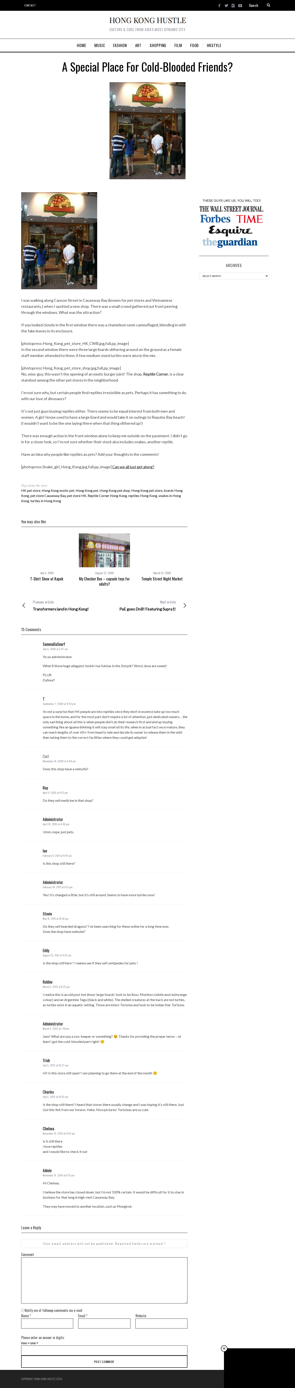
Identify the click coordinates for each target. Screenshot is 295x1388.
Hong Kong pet (87, 490)
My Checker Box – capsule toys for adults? (104, 581)
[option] (46, 557)
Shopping (260, 1368)
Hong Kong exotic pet (58, 490)
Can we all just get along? (133, 466)
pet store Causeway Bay (48, 496)
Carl (46, 756)
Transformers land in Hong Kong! (61, 605)
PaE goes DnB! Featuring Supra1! (147, 605)
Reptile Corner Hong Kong (107, 496)
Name (26, 1315)
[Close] (224, 1348)
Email (82, 1315)
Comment (27, 1254)
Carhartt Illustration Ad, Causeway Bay (259, 1376)
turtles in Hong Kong (45, 501)
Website (140, 1315)
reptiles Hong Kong (142, 496)
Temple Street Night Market (162, 579)
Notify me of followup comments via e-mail (53, 1310)
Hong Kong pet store (146, 490)
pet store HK (76, 496)
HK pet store (30, 490)
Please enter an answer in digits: (43, 1337)
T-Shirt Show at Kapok (46, 579)
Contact (30, 5)
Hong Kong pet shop (115, 490)
